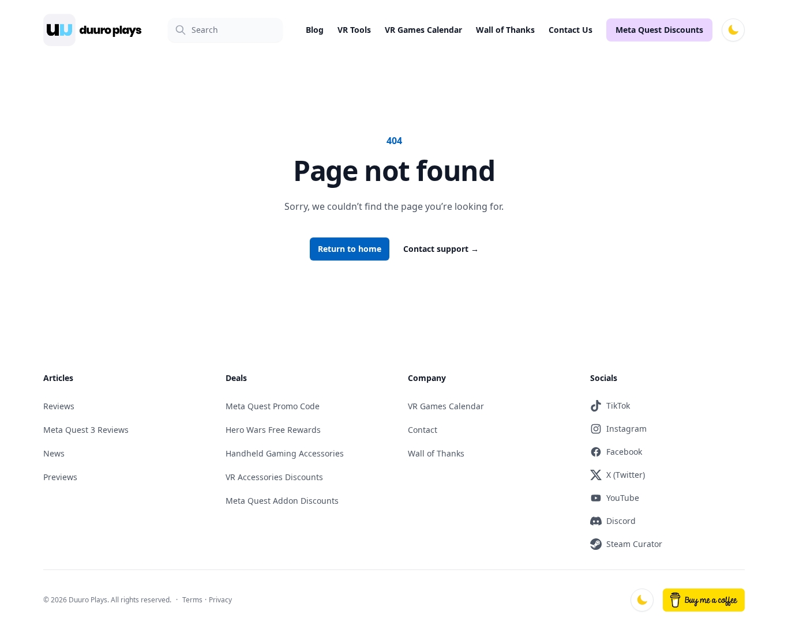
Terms (192, 600)
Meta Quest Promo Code (273, 406)
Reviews (58, 406)
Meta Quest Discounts (659, 29)
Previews (60, 476)
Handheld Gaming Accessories (285, 453)
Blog (315, 29)
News (54, 453)
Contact (422, 429)
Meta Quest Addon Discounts (282, 500)
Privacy (220, 600)
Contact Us (570, 29)
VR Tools (354, 29)
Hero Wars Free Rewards (273, 429)
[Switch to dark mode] (733, 30)
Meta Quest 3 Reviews (86, 429)
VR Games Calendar (423, 29)
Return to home (349, 248)
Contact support (441, 248)
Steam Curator (634, 543)
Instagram (626, 428)
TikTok (618, 405)
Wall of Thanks (505, 29)
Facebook (624, 451)
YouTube (622, 497)
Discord (621, 520)
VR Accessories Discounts (274, 476)
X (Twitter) (625, 474)
